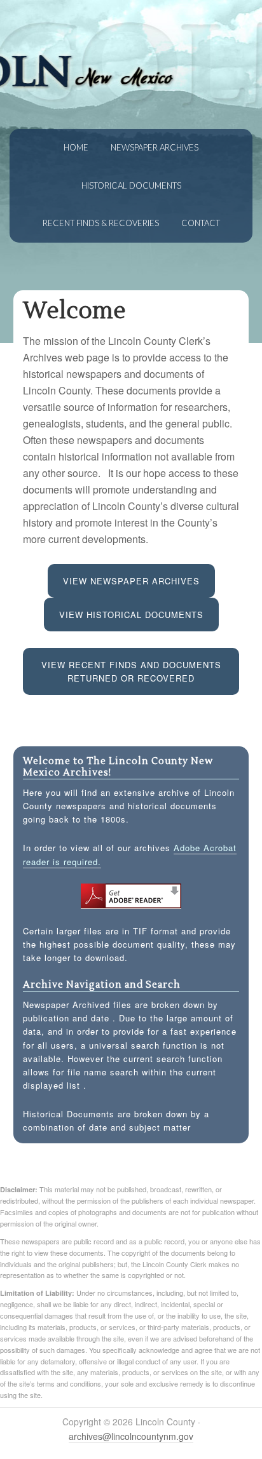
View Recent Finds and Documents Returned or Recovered (131, 671)
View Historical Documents (131, 614)
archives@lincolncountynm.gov (131, 1436)
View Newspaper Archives (131, 581)
